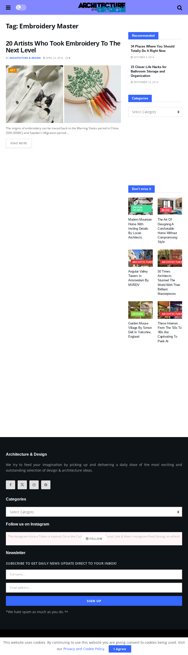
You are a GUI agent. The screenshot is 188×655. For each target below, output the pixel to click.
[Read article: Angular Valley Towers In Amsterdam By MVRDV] (140, 258)
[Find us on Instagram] (34, 484)
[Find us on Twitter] (22, 484)
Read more (21, 142)
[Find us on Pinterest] (45, 484)
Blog (166, 210)
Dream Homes (137, 208)
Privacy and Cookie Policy (83, 648)
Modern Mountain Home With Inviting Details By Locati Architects (140, 228)
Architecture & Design (25, 58)
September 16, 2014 (145, 82)
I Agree (120, 649)
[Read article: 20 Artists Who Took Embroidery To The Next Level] (63, 94)
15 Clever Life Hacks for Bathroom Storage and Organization (148, 71)
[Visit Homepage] (102, 7)
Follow (95, 538)
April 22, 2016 (54, 58)
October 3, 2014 (143, 57)
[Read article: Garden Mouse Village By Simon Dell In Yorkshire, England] (140, 310)
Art (12, 70)
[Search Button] (179, 7)
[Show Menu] (8, 7)
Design (137, 314)
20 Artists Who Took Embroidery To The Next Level (63, 47)
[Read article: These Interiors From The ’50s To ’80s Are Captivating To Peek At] (170, 310)
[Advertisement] (155, 151)
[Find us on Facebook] (10, 484)
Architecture (142, 262)
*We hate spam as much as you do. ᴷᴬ (37, 611)
